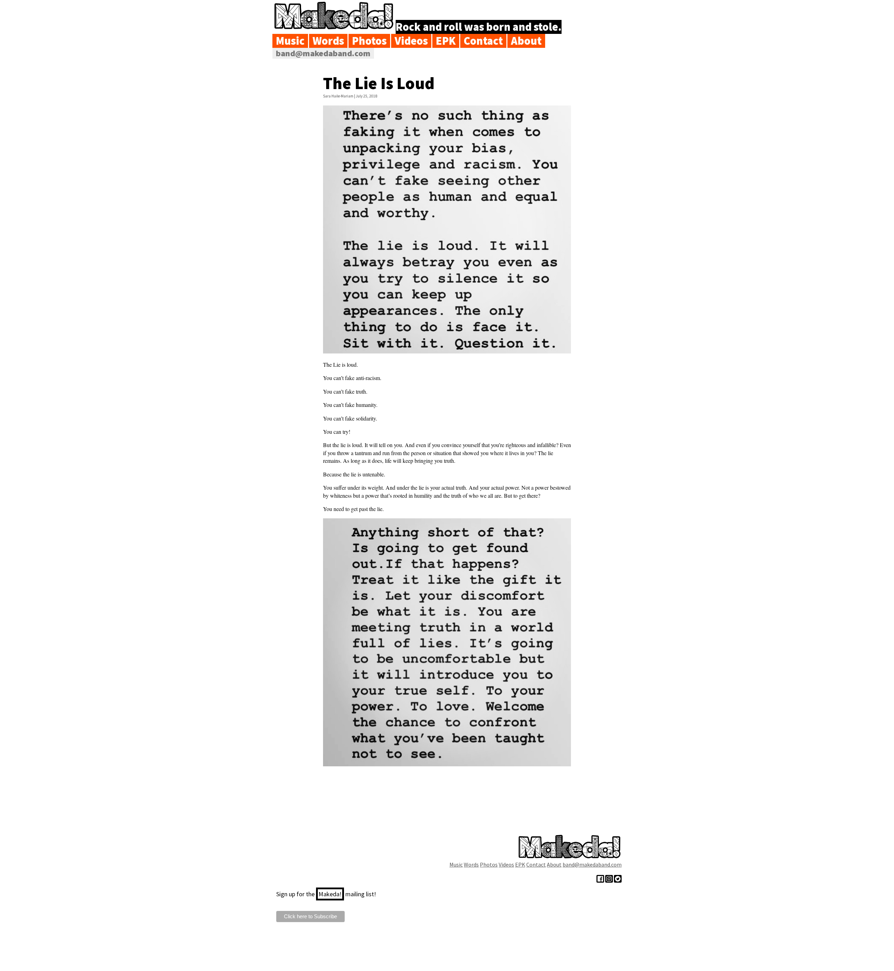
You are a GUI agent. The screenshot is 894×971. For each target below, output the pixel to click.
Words (328, 41)
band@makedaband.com (323, 53)
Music (290, 41)
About (526, 41)
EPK (446, 41)
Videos (411, 41)
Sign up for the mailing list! (326, 894)
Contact (483, 41)
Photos (369, 41)
